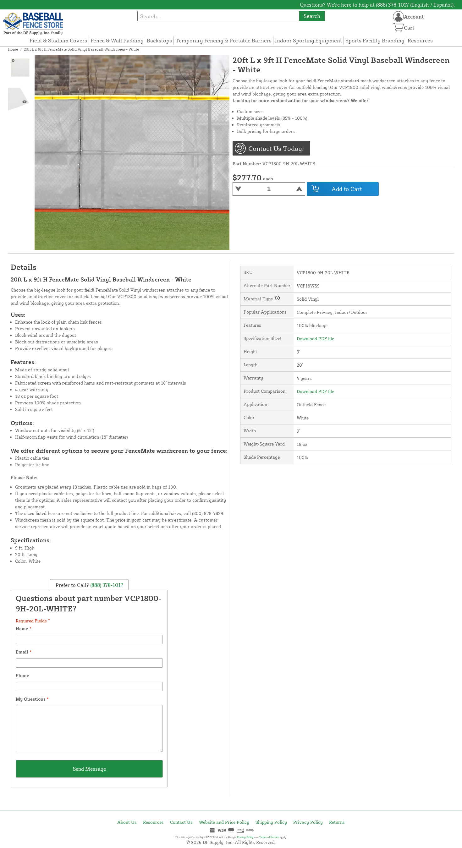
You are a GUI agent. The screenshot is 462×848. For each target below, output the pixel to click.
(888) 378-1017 (106, 585)
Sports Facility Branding (374, 40)
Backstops (159, 40)
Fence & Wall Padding (117, 40)
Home (13, 49)
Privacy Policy (308, 822)
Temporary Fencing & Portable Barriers (223, 40)
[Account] (398, 16)
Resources (420, 40)
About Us (127, 822)
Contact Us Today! (276, 148)
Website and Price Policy (224, 822)
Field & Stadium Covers (58, 40)
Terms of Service (269, 837)
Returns (337, 822)
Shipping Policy (271, 822)
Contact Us (181, 822)
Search (312, 16)
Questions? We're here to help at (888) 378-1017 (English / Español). (377, 5)
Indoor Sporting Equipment (308, 40)
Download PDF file (315, 338)
